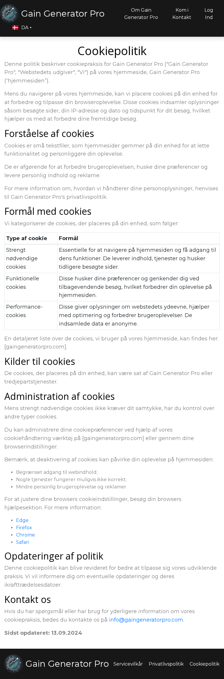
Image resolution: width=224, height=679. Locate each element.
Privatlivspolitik (166, 664)
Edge (22, 520)
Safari (22, 542)
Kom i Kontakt (181, 13)
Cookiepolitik (205, 664)
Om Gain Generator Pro (141, 13)
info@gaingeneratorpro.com (146, 620)
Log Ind (208, 13)
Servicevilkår (128, 664)
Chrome (25, 535)
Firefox (24, 527)
